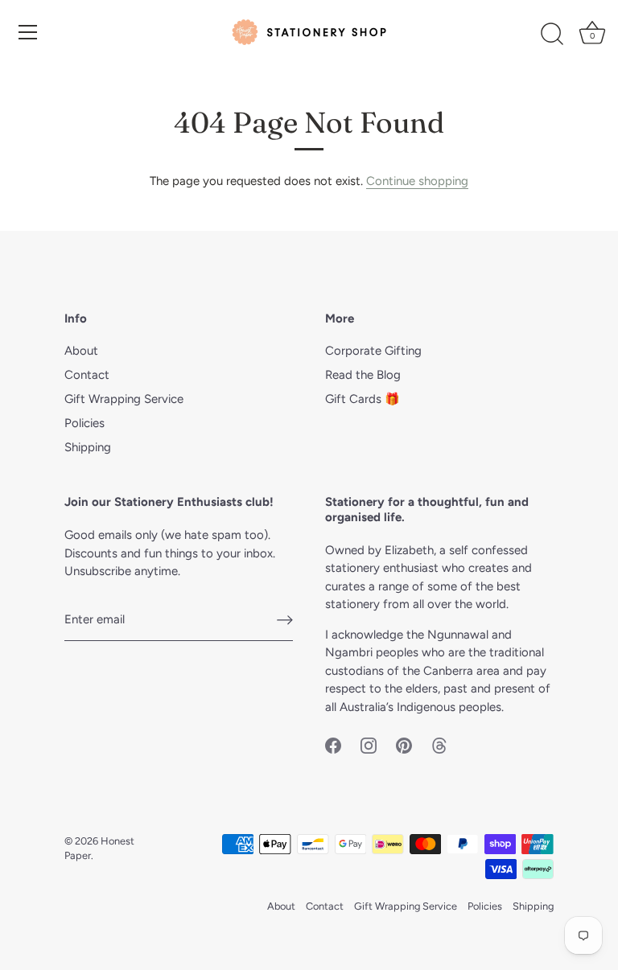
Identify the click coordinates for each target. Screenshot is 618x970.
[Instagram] (368, 744)
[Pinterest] (404, 744)
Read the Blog (363, 375)
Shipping (87, 447)
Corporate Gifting (373, 350)
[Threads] (439, 744)
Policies (84, 423)
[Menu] (28, 32)
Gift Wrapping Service (123, 399)
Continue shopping (417, 181)
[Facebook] (333, 744)
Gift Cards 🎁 (362, 399)
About (81, 350)
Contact (86, 375)
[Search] (552, 34)
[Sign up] (285, 620)
